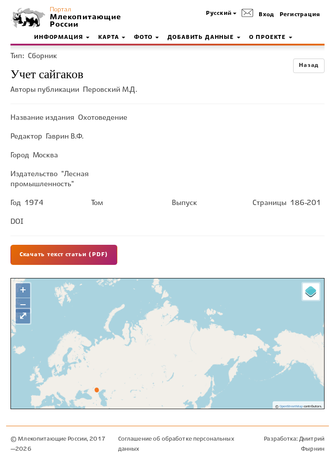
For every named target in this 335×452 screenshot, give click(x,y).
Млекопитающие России (85, 21)
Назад (309, 65)
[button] (221, 14)
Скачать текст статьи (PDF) (64, 254)
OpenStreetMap (291, 406)
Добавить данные (202, 37)
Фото (144, 37)
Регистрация (300, 14)
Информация (59, 37)
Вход (266, 14)
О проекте (268, 37)
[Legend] (311, 291)
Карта (109, 37)
